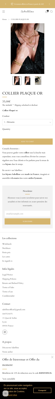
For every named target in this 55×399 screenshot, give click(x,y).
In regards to (7, 261)
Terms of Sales (8, 287)
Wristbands (7, 244)
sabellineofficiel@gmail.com (13, 309)
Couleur (5, 116)
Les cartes (6, 256)
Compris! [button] (42, 390)
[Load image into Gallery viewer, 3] (38, 80)
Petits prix (6, 252)
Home (4, 19)
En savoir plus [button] (10, 395)
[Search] (51, 11)
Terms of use (7, 291)
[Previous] (5, 4)
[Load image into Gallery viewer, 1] (17, 80)
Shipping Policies (9, 279)
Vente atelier (7, 352)
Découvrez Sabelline (10, 347)
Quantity (6, 129)
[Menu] (3, 11)
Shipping (17, 105)
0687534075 (7, 313)
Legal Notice (7, 274)
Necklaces (6, 248)
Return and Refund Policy (13, 283)
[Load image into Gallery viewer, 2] (27, 80)
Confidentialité (8, 296)
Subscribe (27, 221)
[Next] (49, 4)
